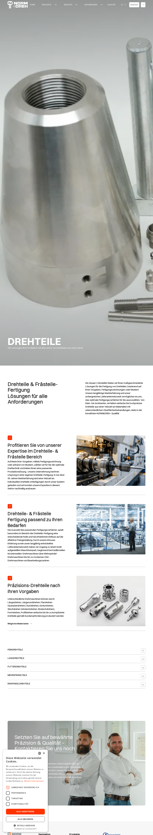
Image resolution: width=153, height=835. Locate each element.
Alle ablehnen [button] (25, 819)
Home (32, 5)
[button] (48, 4)
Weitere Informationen (34, 781)
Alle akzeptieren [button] (25, 811)
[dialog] (25, 791)
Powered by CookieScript (25, 829)
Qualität (111, 5)
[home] (18, 5)
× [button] (44, 753)
